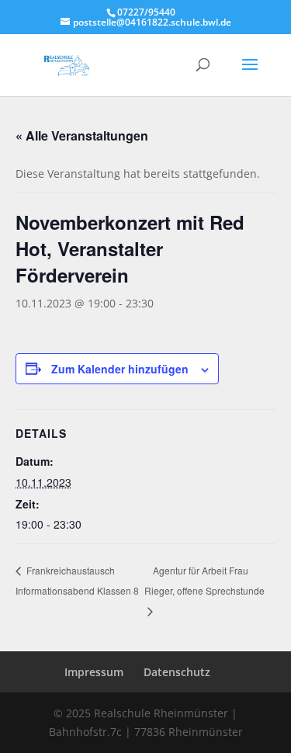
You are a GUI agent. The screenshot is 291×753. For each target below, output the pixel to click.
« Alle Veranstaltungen (82, 135)
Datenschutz (177, 672)
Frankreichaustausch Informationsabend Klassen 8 (77, 580)
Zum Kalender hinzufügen (120, 368)
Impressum (93, 672)
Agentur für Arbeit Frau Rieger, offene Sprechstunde (204, 580)
